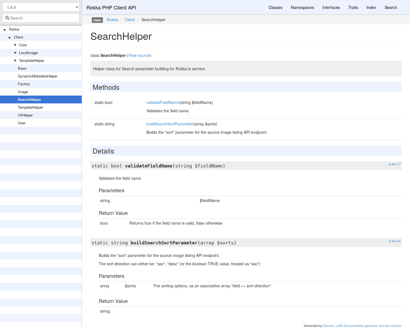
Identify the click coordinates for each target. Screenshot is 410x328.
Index (371, 7)
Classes (276, 7)
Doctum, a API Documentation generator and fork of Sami (362, 325)
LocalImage (28, 52)
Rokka (14, 29)
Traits (353, 7)
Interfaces (331, 7)
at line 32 (395, 241)
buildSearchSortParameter (169, 124)
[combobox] (40, 18)
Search (391, 7)
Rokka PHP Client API (111, 7)
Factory (24, 83)
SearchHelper (29, 99)
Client (18, 37)
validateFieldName (162, 102)
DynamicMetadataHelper (37, 76)
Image (23, 91)
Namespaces (302, 7)
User (21, 122)
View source (139, 55)
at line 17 (395, 164)
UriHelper (25, 115)
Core (22, 44)
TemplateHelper (31, 60)
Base (22, 68)
